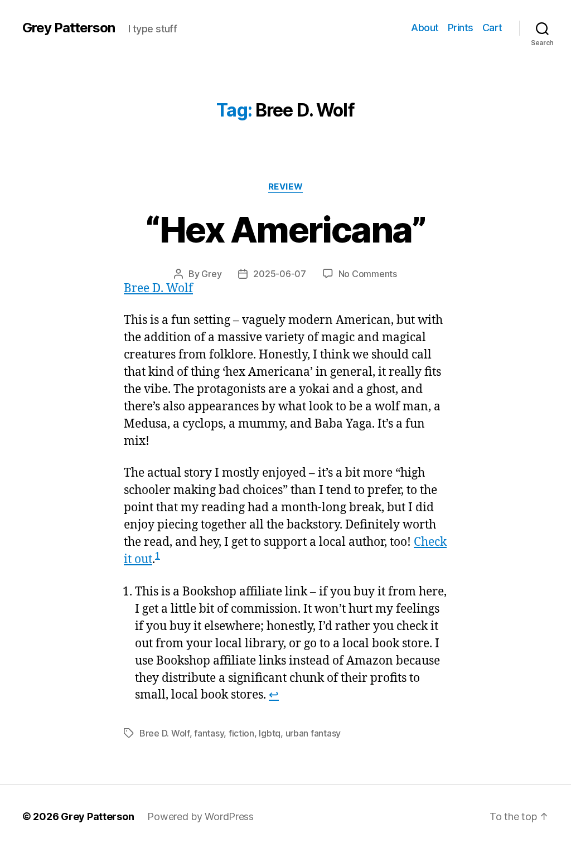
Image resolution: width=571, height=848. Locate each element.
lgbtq (269, 733)
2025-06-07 (279, 273)
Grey (211, 273)
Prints (460, 27)
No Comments (367, 273)
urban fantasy (313, 733)
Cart (492, 27)
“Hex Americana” (285, 229)
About (425, 27)
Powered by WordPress (200, 816)
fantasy (209, 733)
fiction (241, 733)
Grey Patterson (68, 28)
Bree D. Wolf (158, 288)
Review (285, 187)
